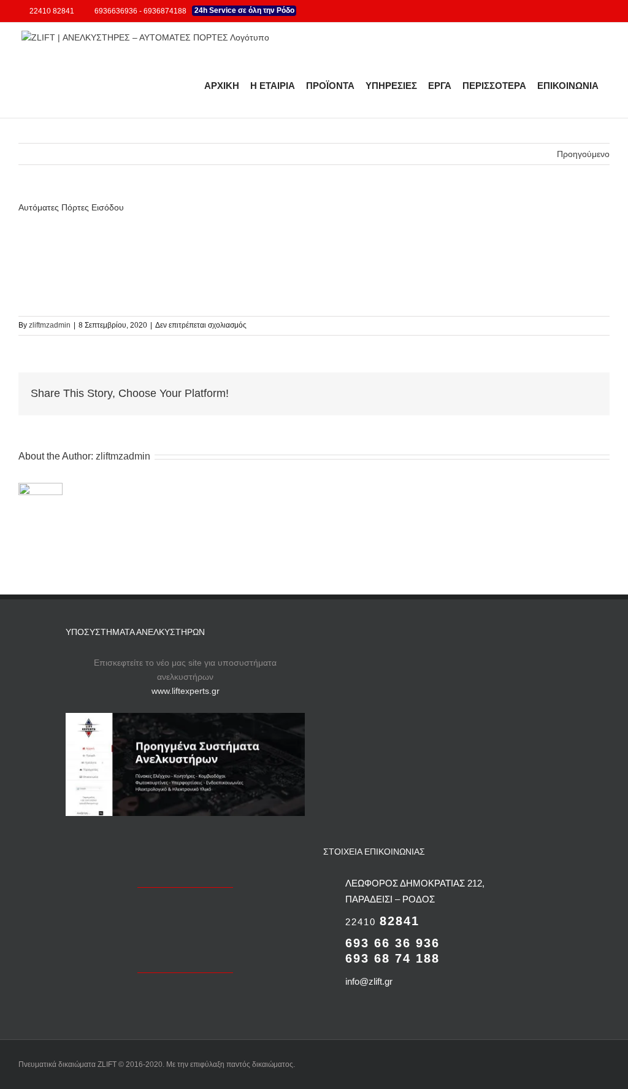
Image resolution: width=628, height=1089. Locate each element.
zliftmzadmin (50, 325)
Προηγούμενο (583, 154)
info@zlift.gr (368, 981)
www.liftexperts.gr (185, 691)
